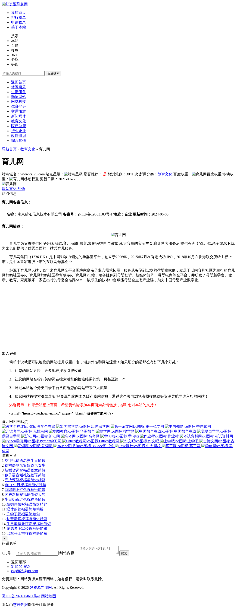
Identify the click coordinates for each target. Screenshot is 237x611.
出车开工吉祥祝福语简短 (26, 533)
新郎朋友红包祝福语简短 (25, 490)
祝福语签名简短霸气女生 (25, 465)
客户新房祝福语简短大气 (25, 495)
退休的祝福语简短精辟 (25, 509)
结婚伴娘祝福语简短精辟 (26, 504)
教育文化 (27, 149)
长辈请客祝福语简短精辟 (26, 519)
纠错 (21, 189)
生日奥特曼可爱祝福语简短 (28, 524)
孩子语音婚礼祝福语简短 (25, 475)
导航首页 (9, 149)
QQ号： (8, 553)
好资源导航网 (41, 587)
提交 (124, 553)
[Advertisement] (118, 318)
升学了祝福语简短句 (23, 514)
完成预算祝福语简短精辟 (25, 480)
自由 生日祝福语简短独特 (25, 485)
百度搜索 (53, 73)
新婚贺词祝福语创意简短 (25, 470)
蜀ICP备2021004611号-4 (21, 596)
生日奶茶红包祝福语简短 (25, 499)
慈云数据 (20, 605)
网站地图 (48, 596)
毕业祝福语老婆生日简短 (25, 460)
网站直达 (10, 189)
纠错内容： (68, 553)
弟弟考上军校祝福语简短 (26, 529)
